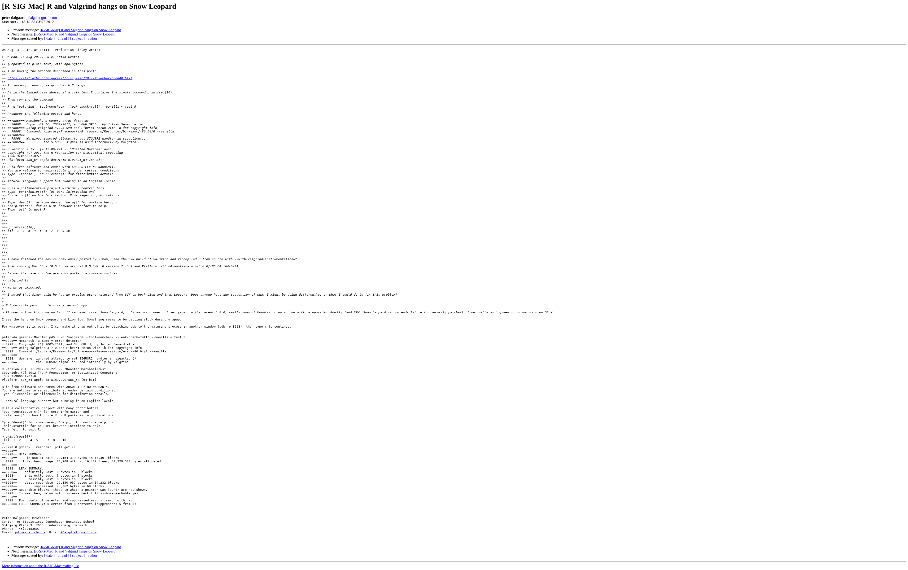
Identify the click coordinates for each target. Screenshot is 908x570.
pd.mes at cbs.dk (30, 532)
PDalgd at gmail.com (78, 532)
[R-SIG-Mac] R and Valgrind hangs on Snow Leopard (80, 30)
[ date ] (49, 38)
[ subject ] (77, 38)
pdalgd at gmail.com (41, 18)
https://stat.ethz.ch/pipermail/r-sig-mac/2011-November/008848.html (70, 78)
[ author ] (92, 38)
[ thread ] (62, 38)
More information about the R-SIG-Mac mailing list (40, 566)
